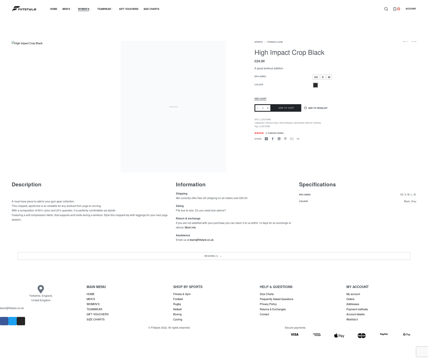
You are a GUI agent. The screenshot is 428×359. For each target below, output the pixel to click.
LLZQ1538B (264, 126)
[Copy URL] (298, 138)
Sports (258, 41)
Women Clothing (313, 122)
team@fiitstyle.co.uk (201, 240)
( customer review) (275, 132)
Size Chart (260, 99)
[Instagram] (21, 321)
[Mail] (291, 138)
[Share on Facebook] (272, 138)
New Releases (286, 122)
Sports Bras (299, 122)
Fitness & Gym (275, 41)
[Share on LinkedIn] (279, 138)
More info (190, 227)
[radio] (316, 77)
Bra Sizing (260, 76)
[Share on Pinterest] (285, 138)
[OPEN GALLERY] (64, 107)
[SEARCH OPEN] (386, 9)
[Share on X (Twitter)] (266, 138)
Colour (258, 84)
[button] (214, 256)
